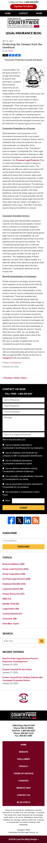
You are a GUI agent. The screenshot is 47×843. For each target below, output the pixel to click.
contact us (8, 358)
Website (23, 752)
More (39, 13)
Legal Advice (11, 609)
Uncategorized (15, 363)
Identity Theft (11, 604)
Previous (8, 378)
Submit (23, 508)
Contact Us (23, 795)
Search (41, 641)
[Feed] (36, 520)
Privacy (23, 766)
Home (8, 13)
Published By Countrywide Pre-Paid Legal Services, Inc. (23, 23)
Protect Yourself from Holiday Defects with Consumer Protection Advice (23, 678)
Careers (23, 781)
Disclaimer (23, 759)
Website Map (23, 788)
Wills (7, 599)
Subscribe (23, 547)
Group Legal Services (15, 569)
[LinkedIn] (28, 520)
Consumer (10, 619)
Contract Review (12, 614)
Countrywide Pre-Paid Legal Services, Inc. (23, 832)
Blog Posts (23, 802)
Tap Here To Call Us (23, 6)
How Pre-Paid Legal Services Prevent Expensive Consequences (20, 660)
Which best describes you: (14, 440)
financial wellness (13, 564)
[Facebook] (12, 520)
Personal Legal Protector (28, 160)
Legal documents (13, 589)
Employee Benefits (14, 584)
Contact (23, 13)
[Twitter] (20, 520)
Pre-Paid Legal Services (16, 579)
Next (24, 378)
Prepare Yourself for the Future (17, 669)
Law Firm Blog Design (22, 839)
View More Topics (11, 624)
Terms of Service (23, 773)
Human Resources (13, 594)
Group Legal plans (14, 574)
